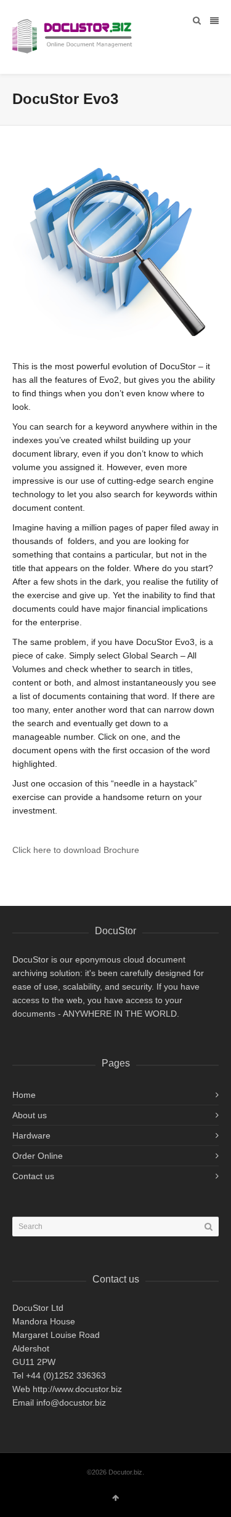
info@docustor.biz (70, 1402)
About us (29, 1115)
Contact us (33, 1176)
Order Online (37, 1156)
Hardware (31, 1135)
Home (24, 1095)
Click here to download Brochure (75, 850)
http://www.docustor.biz (77, 1389)
